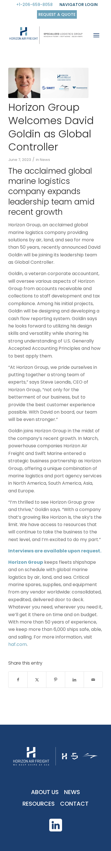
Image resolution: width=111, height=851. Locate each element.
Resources (38, 804)
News (45, 159)
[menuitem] (34, 5)
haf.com (17, 644)
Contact (74, 804)
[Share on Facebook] (18, 680)
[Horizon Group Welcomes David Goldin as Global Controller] (48, 83)
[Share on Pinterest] (55, 680)
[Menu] (96, 36)
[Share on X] (37, 680)
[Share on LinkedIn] (74, 680)
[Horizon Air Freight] (46, 36)
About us (45, 792)
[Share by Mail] (93, 680)
